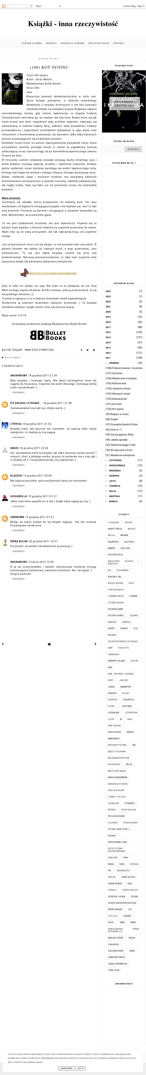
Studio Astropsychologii (122, 903)
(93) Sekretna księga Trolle (120, 444)
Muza (129, 764)
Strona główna (32, 43)
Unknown (17, 517)
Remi (121, 864)
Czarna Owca (115, 596)
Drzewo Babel (116, 615)
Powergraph (130, 823)
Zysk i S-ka (113, 970)
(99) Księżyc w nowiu (117, 414)
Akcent (132, 529)
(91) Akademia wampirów (120, 455)
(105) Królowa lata (116, 383)
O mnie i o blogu (117, 797)
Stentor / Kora (116, 896)
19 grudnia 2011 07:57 (39, 517)
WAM (132, 922)
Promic (112, 835)
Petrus (112, 810)
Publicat (113, 857)
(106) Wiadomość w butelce (121, 378)
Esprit (111, 628)
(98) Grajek (112, 419)
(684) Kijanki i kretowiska (124, 103)
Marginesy (114, 738)
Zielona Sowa (115, 951)
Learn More (66, 1068)
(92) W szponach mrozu (119, 450)
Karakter (125, 687)
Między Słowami (117, 751)
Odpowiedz (18, 392)
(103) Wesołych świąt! (118, 393)
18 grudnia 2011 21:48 (57, 403)
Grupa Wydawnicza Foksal (123, 641)
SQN (129, 883)
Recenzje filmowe (72, 43)
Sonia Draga (115, 883)
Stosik (134, 896)
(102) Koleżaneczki (116, 398)
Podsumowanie (116, 816)
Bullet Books (12, 357)
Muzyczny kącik (99, 43)
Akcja (111, 535)
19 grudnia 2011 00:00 (37, 475)
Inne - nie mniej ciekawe (121, 674)
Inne (110, 667)
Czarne (133, 596)
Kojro (125, 693)
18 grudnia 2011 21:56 (37, 423)
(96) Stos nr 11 (114, 429)
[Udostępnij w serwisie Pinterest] (94, 350)
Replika (134, 864)
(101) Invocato (114, 404)
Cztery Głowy (116, 602)
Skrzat (112, 877)
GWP (110, 648)
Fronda (112, 635)
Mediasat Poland (117, 745)
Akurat (124, 535)
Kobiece (112, 693)
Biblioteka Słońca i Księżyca (123, 562)
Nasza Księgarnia (117, 777)
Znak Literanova (117, 964)
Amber (111, 548)
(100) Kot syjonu (115, 409)
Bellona (125, 548)
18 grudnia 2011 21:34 (42, 375)
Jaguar (123, 680)
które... (112, 706)
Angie (14, 448)
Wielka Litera (115, 938)
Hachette (123, 648)
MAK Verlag (114, 725)
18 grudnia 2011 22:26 (34, 448)
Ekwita (126, 622)
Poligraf (113, 823)
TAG (130, 909)
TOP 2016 (113, 916)
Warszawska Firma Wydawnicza (123, 930)
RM (109, 870)
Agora (128, 522)
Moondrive (114, 764)
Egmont (112, 622)
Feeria (124, 628)
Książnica (128, 699)
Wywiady (51, 43)
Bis (109, 570)
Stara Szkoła (129, 890)
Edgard (134, 615)
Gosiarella (18, 496)
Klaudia (16, 475)
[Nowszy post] (3, 644)
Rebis (111, 864)
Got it (81, 1068)
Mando (130, 732)
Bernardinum (115, 554)
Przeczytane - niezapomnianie (123, 849)
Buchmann (123, 570)
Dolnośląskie (115, 609)
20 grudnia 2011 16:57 (43, 541)
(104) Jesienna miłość (118, 388)
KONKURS (113, 699)
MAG (129, 719)
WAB (122, 922)
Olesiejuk (113, 803)
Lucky (111, 719)
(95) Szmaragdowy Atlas (120, 434)
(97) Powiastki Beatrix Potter (122, 424)
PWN (125, 857)
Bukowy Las (114, 576)
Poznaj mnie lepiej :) (119, 829)
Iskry (111, 680)
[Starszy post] (96, 644)
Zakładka (113, 944)
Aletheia (129, 542)
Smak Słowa (128, 877)
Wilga (132, 938)
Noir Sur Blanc (116, 790)
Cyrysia (16, 423)
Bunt (131, 583)
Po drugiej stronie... (26, 403)
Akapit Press (115, 529)
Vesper (127, 916)
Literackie (113, 712)
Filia (135, 628)
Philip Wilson (128, 810)
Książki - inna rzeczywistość (73, 23)
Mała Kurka (114, 732)
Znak (132, 951)
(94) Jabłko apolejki (116, 439)
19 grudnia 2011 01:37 (42, 496)
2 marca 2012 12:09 (41, 562)
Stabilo (112, 890)
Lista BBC (127, 706)
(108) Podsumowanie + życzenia (124, 368)
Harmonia (113, 654)
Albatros (113, 542)
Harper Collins (116, 661)
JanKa (111, 687)
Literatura (131, 712)
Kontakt (118, 43)
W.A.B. (111, 922)
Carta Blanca (116, 589)
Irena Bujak (19, 541)
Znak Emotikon (116, 957)
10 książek (113, 522)
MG (134, 745)
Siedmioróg (123, 870)
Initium (134, 661)
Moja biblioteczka (118, 758)
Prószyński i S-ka (117, 842)
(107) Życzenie (114, 373)
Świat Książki (115, 909)
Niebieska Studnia (117, 784)
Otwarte (129, 803)
